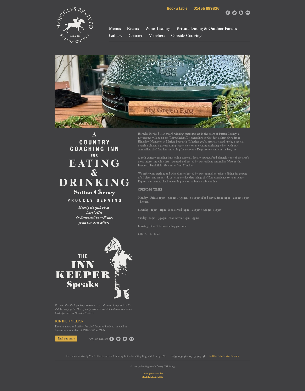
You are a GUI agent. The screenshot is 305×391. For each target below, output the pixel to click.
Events (133, 29)
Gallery (115, 36)
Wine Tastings (157, 29)
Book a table (177, 8)
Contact (136, 36)
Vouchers (157, 36)
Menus (115, 29)
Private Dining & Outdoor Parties (207, 29)
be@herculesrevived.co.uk (224, 356)
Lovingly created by (152, 375)
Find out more (66, 338)
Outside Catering (186, 36)
